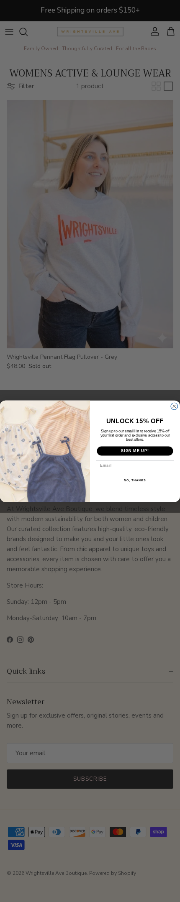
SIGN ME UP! (135, 450)
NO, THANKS (135, 480)
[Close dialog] (174, 406)
